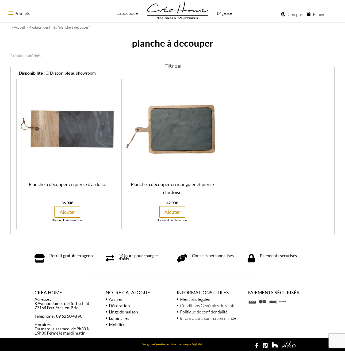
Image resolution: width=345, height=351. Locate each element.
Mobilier (117, 324)
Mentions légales (195, 299)
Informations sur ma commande (208, 318)
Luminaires (119, 318)
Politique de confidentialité (203, 311)
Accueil (19, 27)
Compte (295, 14)
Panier (319, 14)
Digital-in (197, 344)
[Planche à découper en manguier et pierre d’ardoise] (172, 176)
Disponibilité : (32, 73)
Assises (116, 299)
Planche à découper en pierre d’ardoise (67, 184)
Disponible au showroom (73, 73)
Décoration (119, 305)
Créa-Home (161, 344)
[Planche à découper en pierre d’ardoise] (67, 176)
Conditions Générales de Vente (207, 305)
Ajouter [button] (67, 212)
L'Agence (224, 13)
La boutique (127, 13)
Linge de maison (123, 311)
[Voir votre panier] (310, 14)
